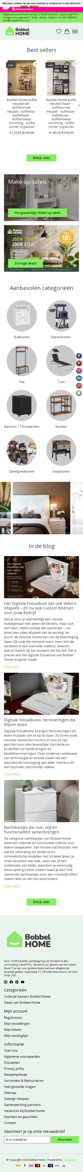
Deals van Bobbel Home (22, 1002)
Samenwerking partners (22, 1105)
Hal (21, 382)
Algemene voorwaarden (22, 1056)
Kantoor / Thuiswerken (21, 426)
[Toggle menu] (75, 32)
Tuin (61, 382)
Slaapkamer (61, 471)
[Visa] (44, 1166)
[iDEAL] (18, 1166)
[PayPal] (25, 1166)
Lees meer (12, 666)
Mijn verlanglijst (16, 1035)
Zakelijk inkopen (16, 1098)
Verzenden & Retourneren (24, 1080)
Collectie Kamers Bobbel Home (27, 996)
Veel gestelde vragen (20, 1086)
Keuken (61, 426)
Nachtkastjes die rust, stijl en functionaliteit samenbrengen (31, 830)
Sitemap (10, 1092)
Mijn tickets (12, 1029)
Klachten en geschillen (21, 1117)
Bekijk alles (41, 158)
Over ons (11, 1050)
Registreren (13, 1017)
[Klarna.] (31, 1166)
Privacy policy (14, 1068)
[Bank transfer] (57, 1166)
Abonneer (65, 1139)
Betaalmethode (15, 1074)
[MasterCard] (37, 1166)
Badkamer (22, 337)
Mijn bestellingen (17, 1023)
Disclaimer (12, 1062)
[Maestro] (50, 1166)
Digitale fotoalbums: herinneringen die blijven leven (40, 722)
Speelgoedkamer (22, 471)
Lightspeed (70, 1160)
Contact (10, 1123)
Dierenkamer (61, 337)
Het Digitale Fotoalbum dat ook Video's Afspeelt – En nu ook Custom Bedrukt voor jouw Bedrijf (40, 608)
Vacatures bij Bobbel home (24, 1111)
